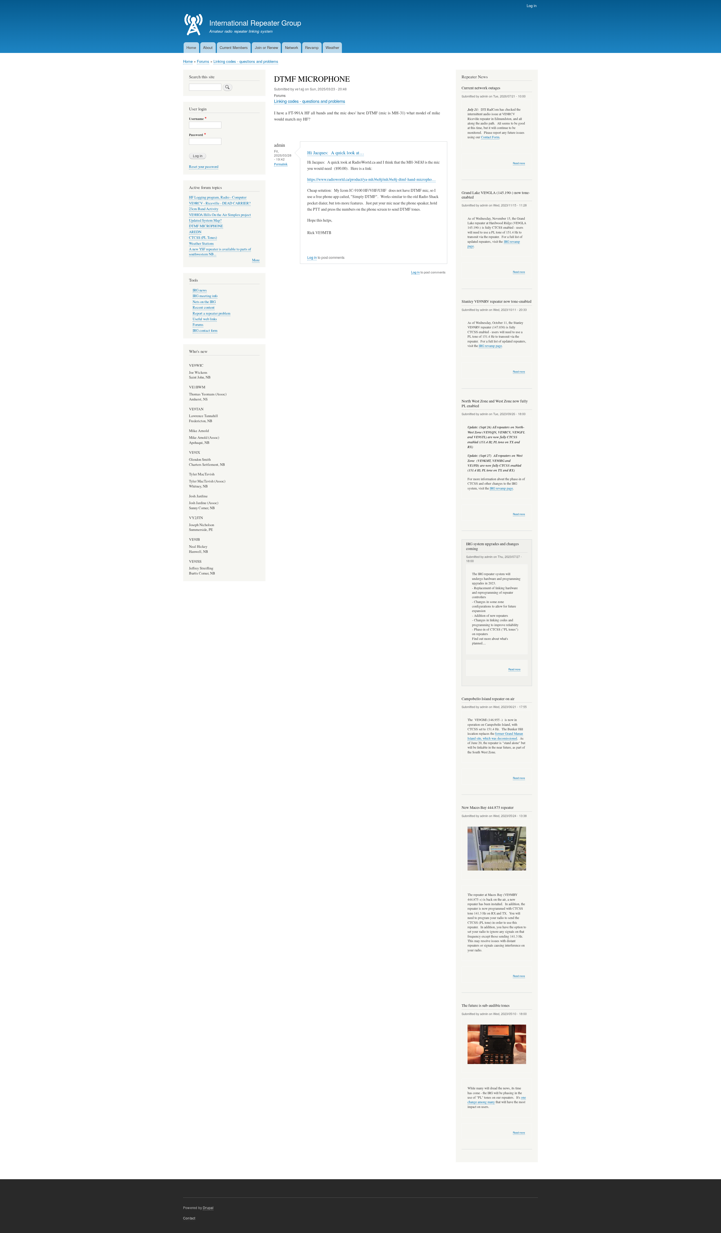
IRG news (200, 290)
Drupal (208, 1207)
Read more (519, 163)
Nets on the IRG (204, 301)
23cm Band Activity (203, 208)
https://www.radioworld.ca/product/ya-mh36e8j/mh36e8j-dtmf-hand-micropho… (371, 179)
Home (191, 47)
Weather (332, 47)
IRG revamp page (490, 346)
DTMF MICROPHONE (206, 226)
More (256, 260)
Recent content (204, 307)
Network (291, 47)
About (208, 47)
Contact (189, 1218)
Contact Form (490, 137)
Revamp (312, 47)
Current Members (234, 47)
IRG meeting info (205, 295)
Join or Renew (266, 47)
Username (196, 119)
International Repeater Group (255, 22)
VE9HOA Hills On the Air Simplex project (220, 214)
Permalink (281, 164)
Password (196, 135)
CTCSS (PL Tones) (203, 237)
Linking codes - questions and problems (245, 61)
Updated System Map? (205, 220)
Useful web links (205, 319)
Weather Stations (201, 243)
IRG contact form (205, 330)
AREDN (195, 232)
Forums (203, 61)
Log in (532, 5)
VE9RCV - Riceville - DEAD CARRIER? (220, 203)
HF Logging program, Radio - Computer (217, 197)
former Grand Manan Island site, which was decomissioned (495, 735)
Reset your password (203, 166)
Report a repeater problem (211, 313)
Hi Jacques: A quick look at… (335, 153)
